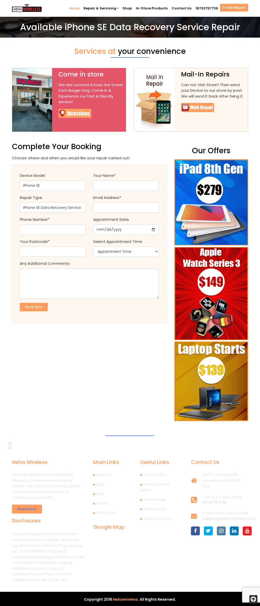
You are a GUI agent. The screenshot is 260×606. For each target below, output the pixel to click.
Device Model (32, 175)
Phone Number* (35, 219)
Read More (27, 508)
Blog (99, 493)
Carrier (102, 503)
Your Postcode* (35, 241)
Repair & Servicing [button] (100, 8)
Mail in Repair (154, 508)
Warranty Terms (157, 518)
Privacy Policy (155, 474)
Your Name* (104, 175)
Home (74, 8)
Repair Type (31, 197)
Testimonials (154, 499)
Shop (127, 8)
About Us (104, 474)
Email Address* (107, 197)
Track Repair (234, 7)
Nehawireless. (126, 599)
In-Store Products (152, 8)
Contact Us (181, 8)
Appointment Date (111, 219)
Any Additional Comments (45, 263)
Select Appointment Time (117, 241)
